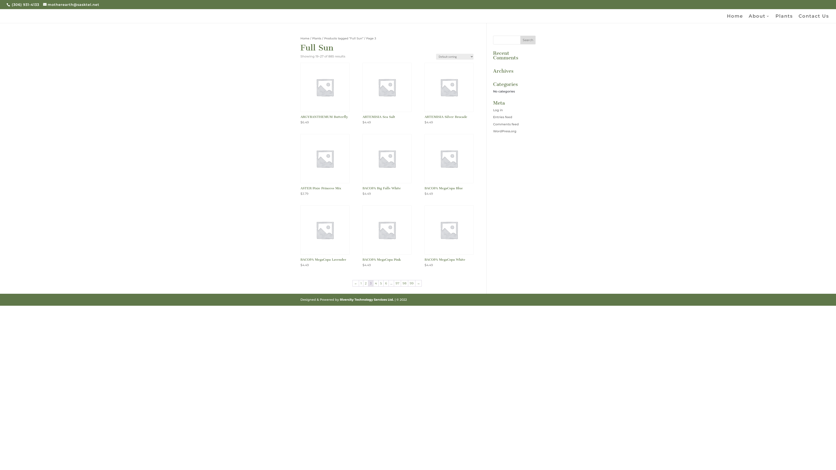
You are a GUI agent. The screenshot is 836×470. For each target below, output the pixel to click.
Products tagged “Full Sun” (343, 38)
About (757, 17)
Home (735, 17)
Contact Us (814, 17)
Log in (498, 110)
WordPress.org (504, 131)
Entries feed (502, 117)
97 (397, 283)
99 (412, 283)
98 (404, 283)
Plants (784, 17)
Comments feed (506, 124)
